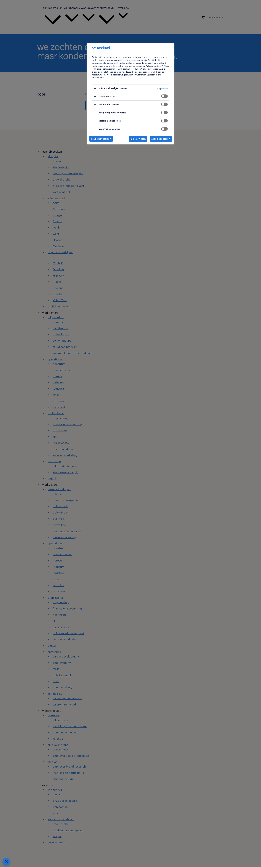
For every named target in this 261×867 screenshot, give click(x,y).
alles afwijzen (138, 138)
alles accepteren (160, 138)
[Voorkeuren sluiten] (6, 861)
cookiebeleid (98, 77)
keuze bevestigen (101, 138)
